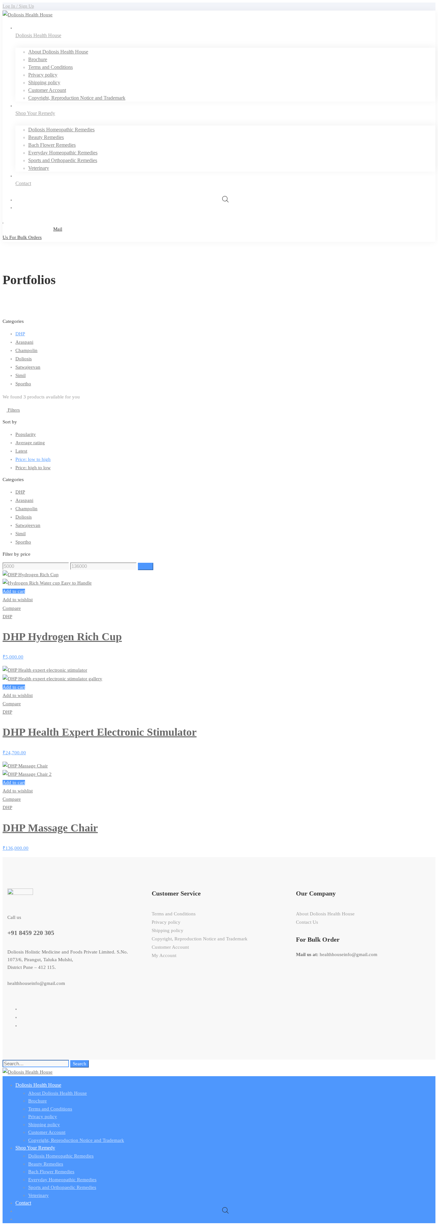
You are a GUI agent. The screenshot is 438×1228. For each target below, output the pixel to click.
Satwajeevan (27, 367)
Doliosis (23, 358)
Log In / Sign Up (18, 6)
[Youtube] (22, 1017)
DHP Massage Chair (50, 828)
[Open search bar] (225, 199)
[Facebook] (22, 1008)
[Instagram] (22, 1025)
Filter (145, 566)
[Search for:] (36, 1063)
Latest (21, 451)
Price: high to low (33, 467)
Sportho (23, 383)
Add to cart (14, 591)
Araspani (24, 342)
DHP (20, 333)
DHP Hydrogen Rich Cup (62, 637)
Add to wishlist (18, 599)
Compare (12, 608)
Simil (20, 375)
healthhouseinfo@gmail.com (36, 983)
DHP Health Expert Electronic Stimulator (100, 732)
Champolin (26, 350)
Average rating (30, 442)
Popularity (25, 434)
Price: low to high (33, 459)
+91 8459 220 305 (30, 932)
